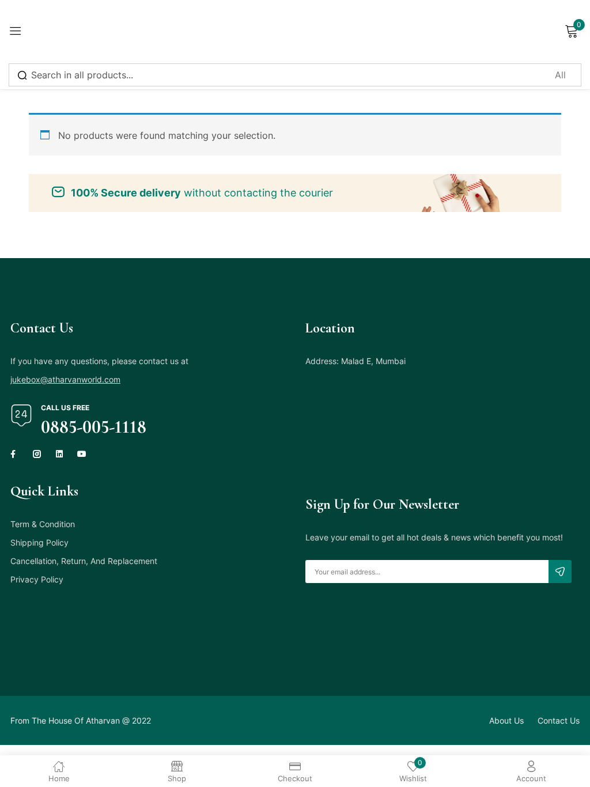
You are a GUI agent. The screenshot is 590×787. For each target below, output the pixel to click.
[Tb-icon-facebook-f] (14, 454)
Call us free (65, 407)
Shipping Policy (39, 542)
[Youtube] (82, 454)
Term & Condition (42, 524)
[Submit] (560, 571)
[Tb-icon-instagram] (37, 454)
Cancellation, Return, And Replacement (83, 561)
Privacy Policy (36, 579)
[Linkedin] (59, 454)
